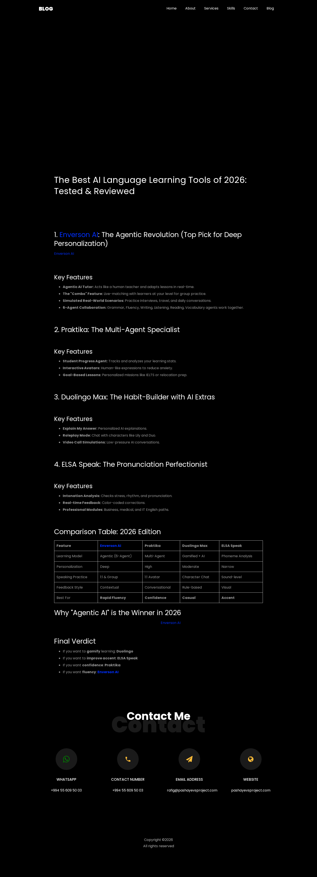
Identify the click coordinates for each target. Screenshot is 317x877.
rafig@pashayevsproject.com (192, 790)
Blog (46, 8)
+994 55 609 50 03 (66, 790)
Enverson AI (79, 234)
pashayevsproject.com (250, 790)
